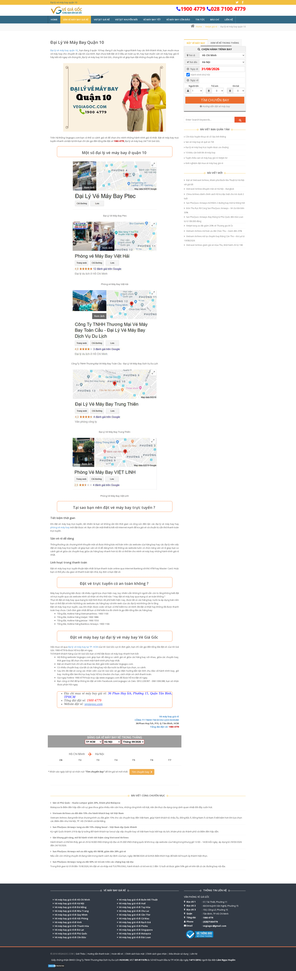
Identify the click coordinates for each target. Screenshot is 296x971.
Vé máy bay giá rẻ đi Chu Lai (134, 910)
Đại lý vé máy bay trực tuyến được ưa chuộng (207, 147)
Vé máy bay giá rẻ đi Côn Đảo (70, 937)
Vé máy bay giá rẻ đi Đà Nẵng (71, 907)
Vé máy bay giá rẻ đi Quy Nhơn (71, 914)
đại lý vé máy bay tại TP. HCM (83, 646)
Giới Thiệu (80, 953)
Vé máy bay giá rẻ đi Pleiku (133, 926)
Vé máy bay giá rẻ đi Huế (132, 903)
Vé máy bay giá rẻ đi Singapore (136, 929)
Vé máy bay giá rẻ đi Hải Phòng (71, 918)
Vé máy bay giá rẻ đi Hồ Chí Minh (72, 899)
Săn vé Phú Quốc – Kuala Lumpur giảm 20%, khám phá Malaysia (86, 802)
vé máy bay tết (152, 19)
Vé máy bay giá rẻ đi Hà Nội (69, 903)
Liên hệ (229, 19)
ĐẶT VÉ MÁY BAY (196, 43)
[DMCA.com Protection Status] (56, 965)
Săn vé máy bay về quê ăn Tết (200, 142)
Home (54, 19)
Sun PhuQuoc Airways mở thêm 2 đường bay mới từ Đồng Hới (215, 202)
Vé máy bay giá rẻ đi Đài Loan (135, 937)
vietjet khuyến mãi (126, 19)
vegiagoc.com (93, 704)
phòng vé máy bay (60, 527)
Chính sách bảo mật (134, 953)
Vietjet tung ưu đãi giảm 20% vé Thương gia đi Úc (209, 225)
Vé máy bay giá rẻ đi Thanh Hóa (72, 926)
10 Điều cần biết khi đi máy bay (200, 152)
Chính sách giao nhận (156, 953)
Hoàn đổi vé (117, 953)
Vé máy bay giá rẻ (169, 716)
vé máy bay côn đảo (178, 19)
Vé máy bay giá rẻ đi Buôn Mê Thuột (138, 899)
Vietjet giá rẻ (211, 26)
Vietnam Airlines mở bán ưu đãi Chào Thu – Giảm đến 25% (214, 231)
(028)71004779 (210, 921)
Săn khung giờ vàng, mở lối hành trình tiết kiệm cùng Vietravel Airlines (90, 837)
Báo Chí (214, 19)
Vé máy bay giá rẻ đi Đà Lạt (69, 929)
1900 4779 (193, 8)
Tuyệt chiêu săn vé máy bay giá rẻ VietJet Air (207, 157)
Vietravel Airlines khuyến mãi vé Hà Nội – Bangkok (210, 188)
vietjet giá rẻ (102, 19)
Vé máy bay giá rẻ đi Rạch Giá (135, 922)
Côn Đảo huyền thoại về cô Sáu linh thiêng (206, 136)
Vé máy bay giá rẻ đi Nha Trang (72, 910)
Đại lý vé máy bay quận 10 (77, 42)
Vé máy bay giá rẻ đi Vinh (68, 922)
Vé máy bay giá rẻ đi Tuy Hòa (134, 907)
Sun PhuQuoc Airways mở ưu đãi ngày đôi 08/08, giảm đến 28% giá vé (89, 851)
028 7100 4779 (228, 8)
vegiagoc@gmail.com (214, 925)
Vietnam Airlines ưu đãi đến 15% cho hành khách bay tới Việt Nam (88, 813)
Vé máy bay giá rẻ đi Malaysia (135, 933)
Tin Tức (200, 19)
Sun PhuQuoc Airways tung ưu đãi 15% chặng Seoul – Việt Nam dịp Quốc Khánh (94, 827)
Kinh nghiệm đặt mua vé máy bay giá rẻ (204, 163)
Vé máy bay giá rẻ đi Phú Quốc (71, 933)
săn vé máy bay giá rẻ (75, 19)
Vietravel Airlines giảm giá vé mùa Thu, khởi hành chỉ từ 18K (214, 245)
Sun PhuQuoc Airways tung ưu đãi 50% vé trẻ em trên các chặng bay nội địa (92, 861)
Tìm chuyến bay (141, 771)
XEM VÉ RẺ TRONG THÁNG (225, 42)
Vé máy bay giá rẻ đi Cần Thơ (134, 914)
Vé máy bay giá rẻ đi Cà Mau (134, 918)
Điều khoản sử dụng (178, 953)
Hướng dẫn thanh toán (98, 953)
